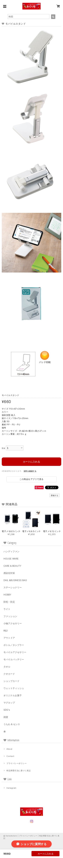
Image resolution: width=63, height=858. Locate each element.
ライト (7, 609)
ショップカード (11, 681)
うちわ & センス (12, 724)
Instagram (11, 788)
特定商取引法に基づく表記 (18, 770)
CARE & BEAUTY (12, 565)
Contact (10, 756)
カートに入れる (31, 461)
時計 (6, 630)
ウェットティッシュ (14, 688)
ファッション (10, 616)
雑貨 (6, 717)
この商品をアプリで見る (31, 479)
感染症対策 (9, 573)
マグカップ (9, 702)
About (9, 749)
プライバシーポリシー (16, 763)
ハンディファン (11, 551)
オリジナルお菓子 (13, 695)
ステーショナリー (13, 587)
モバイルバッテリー (14, 659)
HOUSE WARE (11, 558)
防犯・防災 (9, 601)
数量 (3, 448)
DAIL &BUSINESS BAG (15, 580)
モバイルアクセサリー (15, 652)
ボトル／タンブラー (14, 645)
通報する (54, 495)
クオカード (9, 673)
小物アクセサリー (13, 623)
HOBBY (7, 594)
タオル (7, 666)
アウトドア (9, 637)
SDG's (7, 709)
